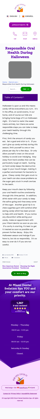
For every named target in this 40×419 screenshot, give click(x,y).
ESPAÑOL (29, 16)
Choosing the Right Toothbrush (27, 267)
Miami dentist (13, 223)
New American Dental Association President (10, 267)
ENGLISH (13, 16)
